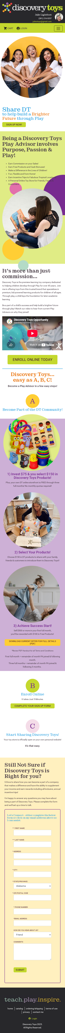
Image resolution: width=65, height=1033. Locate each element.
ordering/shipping (34, 1008)
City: (16, 870)
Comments (18, 942)
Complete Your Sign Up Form (33, 705)
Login (23, 28)
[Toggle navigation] (58, 29)
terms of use (51, 1008)
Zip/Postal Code (21, 893)
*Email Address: (20, 919)
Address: (17, 852)
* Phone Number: (21, 907)
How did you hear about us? (26, 930)
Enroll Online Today (32, 360)
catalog (19, 1008)
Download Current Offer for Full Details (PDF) (32, 642)
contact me (38, 1012)
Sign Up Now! (14, 124)
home (10, 1008)
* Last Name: (19, 840)
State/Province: (21, 882)
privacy (26, 1012)
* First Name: (19, 828)
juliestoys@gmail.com (42, 21)
